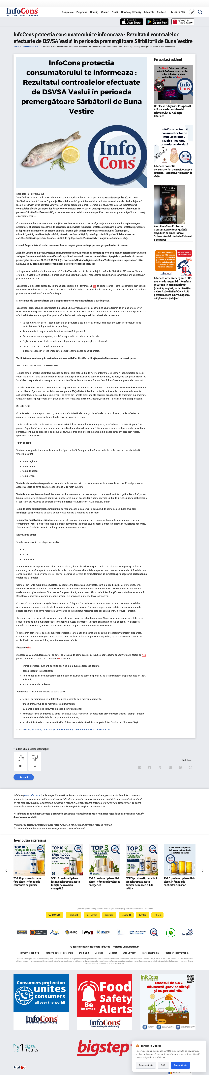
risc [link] (29, 647)
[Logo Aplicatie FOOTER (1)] (154, 932)
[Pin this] (180, 767)
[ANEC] (55, 932)
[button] (200, 12)
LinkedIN (126, 915)
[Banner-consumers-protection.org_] (41, 1002)
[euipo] (88, 932)
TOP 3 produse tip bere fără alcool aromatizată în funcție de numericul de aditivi (104, 883)
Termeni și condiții (29, 952)
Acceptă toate (180, 1065)
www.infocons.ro (32, 795)
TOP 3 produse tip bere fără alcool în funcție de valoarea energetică (66, 882)
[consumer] (22, 932)
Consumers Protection (66, 909)
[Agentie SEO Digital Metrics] (41, 1048)
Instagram (91, 915)
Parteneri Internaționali (176, 952)
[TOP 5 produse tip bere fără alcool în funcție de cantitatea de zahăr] (142, 860)
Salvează (23, 777)
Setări (163, 1065)
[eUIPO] (104, 932)
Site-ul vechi (129, 952)
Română (176, 1072)
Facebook (73, 915)
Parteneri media (150, 952)
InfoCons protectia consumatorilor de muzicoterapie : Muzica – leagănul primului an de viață (173, 171)
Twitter (142, 915)
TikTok (157, 915)
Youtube (109, 915)
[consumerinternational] (38, 932)
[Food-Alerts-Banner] (105, 1002)
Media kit (84, 952)
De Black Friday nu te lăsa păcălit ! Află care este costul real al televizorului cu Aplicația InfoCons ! (173, 111)
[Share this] (150, 767)
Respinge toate (146, 1065)
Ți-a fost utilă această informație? (31, 748)
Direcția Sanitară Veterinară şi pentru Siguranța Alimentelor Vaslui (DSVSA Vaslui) (67, 729)
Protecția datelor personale (59, 952)
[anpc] (71, 932)
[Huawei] (182, 22)
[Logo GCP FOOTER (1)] (170, 932)
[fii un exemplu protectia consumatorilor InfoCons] (167, 1002)
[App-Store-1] (157, 22)
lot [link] (94, 285)
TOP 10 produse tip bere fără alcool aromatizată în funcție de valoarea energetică (28, 883)
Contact (113, 952)
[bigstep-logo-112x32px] (105, 1048)
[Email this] (140, 767)
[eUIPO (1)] (137, 932)
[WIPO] (121, 932)
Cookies (99, 952)
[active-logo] (187, 932)
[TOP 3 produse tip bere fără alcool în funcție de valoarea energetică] (67, 860)
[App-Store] (131, 22)
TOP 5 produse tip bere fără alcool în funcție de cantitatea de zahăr (141, 882)
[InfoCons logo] (22, 12)
